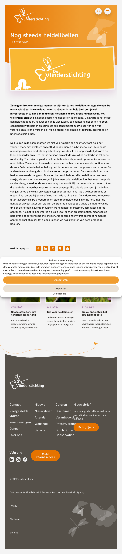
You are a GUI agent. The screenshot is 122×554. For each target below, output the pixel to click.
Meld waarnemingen (45, 455)
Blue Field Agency (75, 492)
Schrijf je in (86, 427)
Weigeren (61, 288)
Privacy (13, 505)
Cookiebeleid (59, 293)
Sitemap (14, 532)
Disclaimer (15, 519)
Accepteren (61, 280)
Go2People (43, 492)
